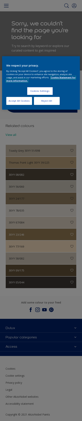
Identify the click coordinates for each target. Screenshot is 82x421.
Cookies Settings (40, 90)
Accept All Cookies (19, 100)
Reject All (46, 100)
